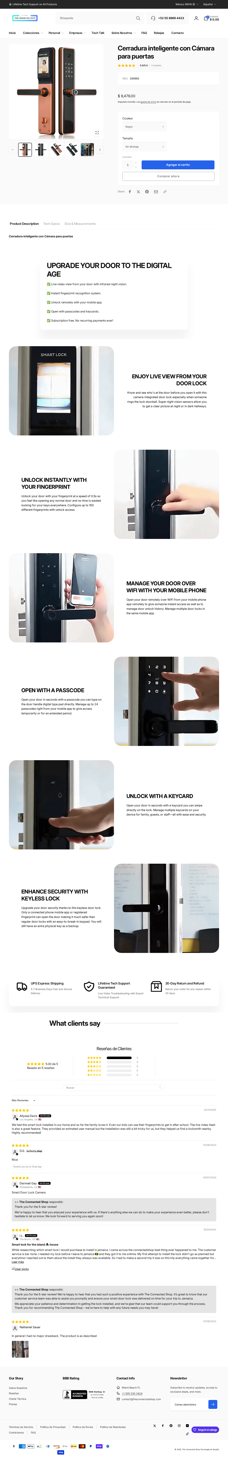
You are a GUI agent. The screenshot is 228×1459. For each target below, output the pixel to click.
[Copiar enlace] (165, 191)
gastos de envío (148, 101)
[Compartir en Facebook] (130, 191)
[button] (211, 18)
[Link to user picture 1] (20, 1275)
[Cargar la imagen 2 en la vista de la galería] (40, 149)
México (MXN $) (185, 4)
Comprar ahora (168, 176)
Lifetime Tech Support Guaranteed (114, 985)
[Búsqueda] (138, 18)
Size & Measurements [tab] (80, 224)
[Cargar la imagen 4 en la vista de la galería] (71, 149)
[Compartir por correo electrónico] (156, 192)
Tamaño (127, 138)
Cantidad (126, 157)
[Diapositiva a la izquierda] (12, 149)
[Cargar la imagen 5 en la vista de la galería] (87, 149)
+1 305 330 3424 (132, 1393)
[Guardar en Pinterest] (147, 191)
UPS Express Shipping (47, 983)
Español (208, 4)
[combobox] (99, 18)
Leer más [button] (18, 1262)
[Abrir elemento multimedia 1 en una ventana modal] (56, 91)
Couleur (127, 118)
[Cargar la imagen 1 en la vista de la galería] (25, 149)
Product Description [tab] (24, 224)
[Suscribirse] (212, 1404)
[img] (20, 1110)
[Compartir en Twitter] (138, 191)
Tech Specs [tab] (51, 224)
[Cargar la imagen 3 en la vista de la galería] (56, 149)
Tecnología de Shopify (209, 1449)
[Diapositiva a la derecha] (99, 149)
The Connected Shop (191, 1449)
